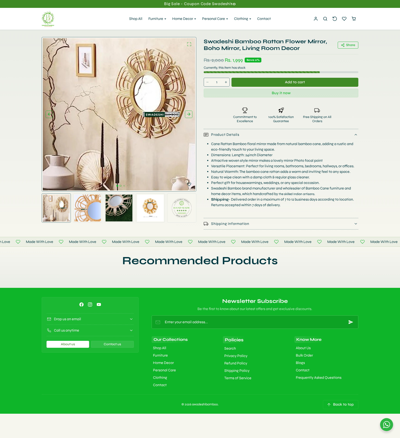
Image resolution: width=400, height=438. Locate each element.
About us (68, 344)
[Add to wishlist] (189, 184)
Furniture (160, 355)
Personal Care (164, 370)
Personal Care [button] (214, 18)
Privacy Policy (235, 356)
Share (350, 45)
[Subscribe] (350, 322)
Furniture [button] (156, 18)
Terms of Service (237, 378)
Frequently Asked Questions (318, 377)
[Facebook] (81, 304)
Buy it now (281, 93)
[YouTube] (98, 304)
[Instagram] (90, 304)
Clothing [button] (241, 18)
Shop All (135, 18)
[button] (325, 19)
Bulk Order (304, 355)
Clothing (160, 377)
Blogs (300, 362)
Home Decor (163, 362)
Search (230, 348)
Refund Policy (235, 363)
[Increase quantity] (226, 82)
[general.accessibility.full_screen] (189, 44)
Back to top (343, 404)
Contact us (112, 344)
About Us (303, 348)
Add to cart (295, 82)
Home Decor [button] (183, 18)
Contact (264, 18)
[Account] (316, 19)
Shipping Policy (237, 370)
